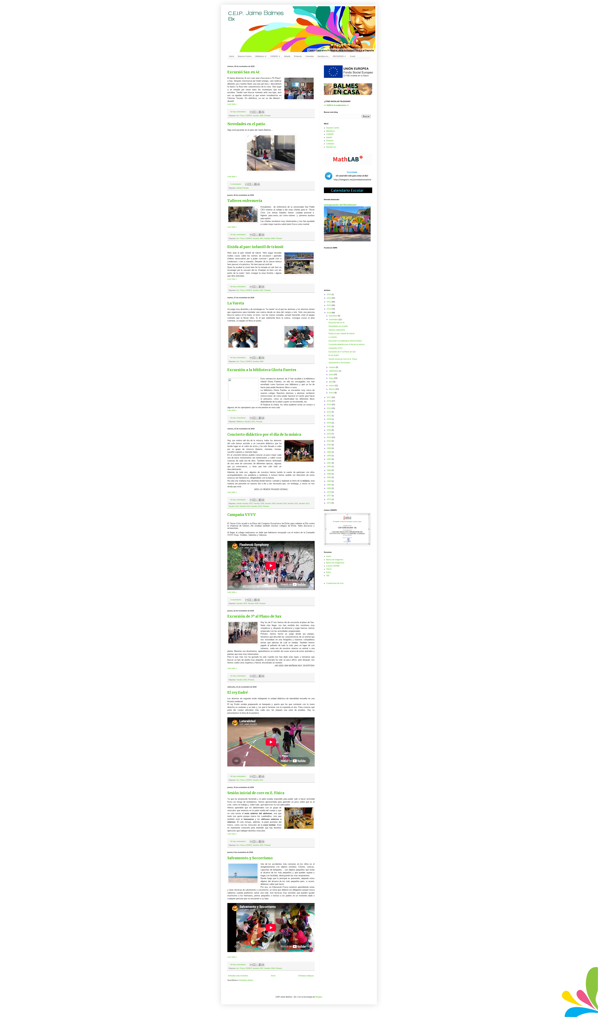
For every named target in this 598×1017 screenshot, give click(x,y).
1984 (329, 485)
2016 (329, 401)
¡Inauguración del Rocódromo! (340, 205)
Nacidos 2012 (250, 421)
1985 (329, 481)
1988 (329, 474)
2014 (329, 408)
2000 (329, 445)
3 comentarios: (236, 600)
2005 (329, 434)
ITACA (329, 569)
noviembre (333, 319)
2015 (329, 404)
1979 (329, 492)
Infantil (287, 56)
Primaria (298, 56)
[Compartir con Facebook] (260, 112)
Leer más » (232, 104)
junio (331, 374)
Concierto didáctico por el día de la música (264, 434)
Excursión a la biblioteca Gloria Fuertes (261, 370)
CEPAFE (248, 115)
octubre (332, 367)
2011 (329, 416)
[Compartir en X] (257, 112)
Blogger (319, 997)
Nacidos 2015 (256, 506)
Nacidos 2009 (258, 115)
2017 (329, 397)
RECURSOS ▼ (339, 56)
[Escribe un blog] (254, 112)
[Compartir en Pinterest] (263, 112)
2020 (329, 305)
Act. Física (240, 115)
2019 (329, 309)
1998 (329, 448)
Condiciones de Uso (335, 583)
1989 (329, 470)
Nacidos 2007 (258, 238)
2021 (329, 302)
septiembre (334, 371)
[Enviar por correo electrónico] (251, 112)
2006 (329, 430)
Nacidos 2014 (245, 506)
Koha (328, 572)
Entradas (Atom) (246, 980)
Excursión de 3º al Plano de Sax (254, 616)
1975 (329, 499)
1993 (329, 459)
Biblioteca (240, 421)
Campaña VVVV (241, 514)
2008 (329, 423)
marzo (332, 385)
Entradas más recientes (238, 976)
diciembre (333, 316)
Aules (328, 556)
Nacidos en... (323, 56)
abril (331, 382)
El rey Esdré (237, 692)
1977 (329, 496)
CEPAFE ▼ (275, 56)
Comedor (310, 56)
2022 (329, 298)
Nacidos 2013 (234, 506)
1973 (329, 503)
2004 (329, 437)
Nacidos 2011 (293, 503)
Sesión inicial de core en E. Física (255, 793)
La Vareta (235, 303)
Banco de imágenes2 (335, 563)
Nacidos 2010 (281, 503)
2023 (329, 294)
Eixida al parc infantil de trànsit (255, 247)
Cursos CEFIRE (333, 566)
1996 (329, 452)
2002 (329, 441)
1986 (329, 477)
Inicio (231, 56)
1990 (329, 466)
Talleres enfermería (244, 201)
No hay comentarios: (238, 112)
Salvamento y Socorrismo (250, 858)
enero (331, 393)
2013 (329, 412)
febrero (332, 389)
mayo (331, 378)
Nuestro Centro (245, 56)
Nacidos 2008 (269, 238)
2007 (329, 426)
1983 (329, 488)
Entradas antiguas (306, 976)
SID (327, 575)
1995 (329, 456)
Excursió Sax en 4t (243, 72)
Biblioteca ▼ (261, 56)
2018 (329, 313)
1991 (329, 463)
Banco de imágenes (334, 560)
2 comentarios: (236, 184)
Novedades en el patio (246, 124)
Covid (352, 56)
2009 (329, 419)
